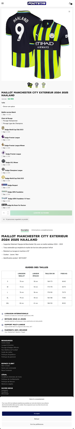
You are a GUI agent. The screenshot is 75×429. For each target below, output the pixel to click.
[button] (69, 11)
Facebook (4, 392)
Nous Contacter (6, 370)
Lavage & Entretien (7, 345)
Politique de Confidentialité (10, 379)
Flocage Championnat (10, 121)
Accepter (37, 414)
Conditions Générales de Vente (11, 377)
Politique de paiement (8, 357)
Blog (2, 359)
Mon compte (5, 366)
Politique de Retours (8, 381)
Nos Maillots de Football (9, 350)
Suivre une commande (8, 368)
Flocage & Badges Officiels (10, 347)
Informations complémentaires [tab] (42, 230)
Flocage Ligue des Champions (13, 123)
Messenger (5, 394)
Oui (7, 114)
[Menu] (4, 3)
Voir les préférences (36, 424)
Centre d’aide (5, 343)
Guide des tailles (6, 352)
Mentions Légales (7, 384)
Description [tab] (25, 230)
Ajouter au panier (41, 213)
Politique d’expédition (8, 354)
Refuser (36, 419)
